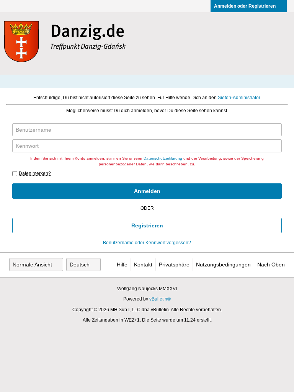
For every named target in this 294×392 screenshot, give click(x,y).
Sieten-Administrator (239, 97)
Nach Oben (271, 264)
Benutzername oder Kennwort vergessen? (147, 242)
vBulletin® (160, 299)
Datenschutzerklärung (163, 158)
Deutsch (80, 264)
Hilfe (122, 264)
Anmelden (147, 191)
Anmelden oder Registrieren (245, 6)
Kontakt (143, 264)
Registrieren (147, 225)
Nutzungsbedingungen (223, 264)
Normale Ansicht (32, 264)
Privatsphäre (174, 264)
